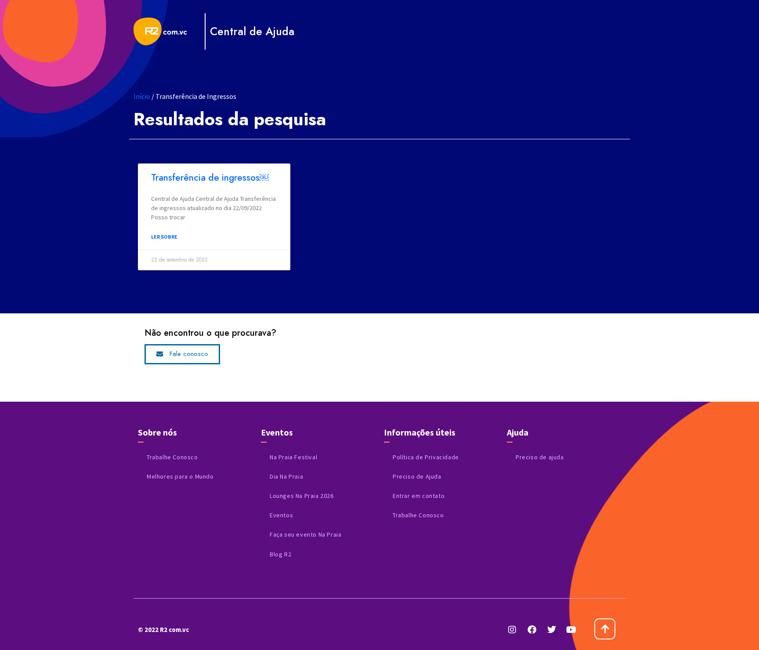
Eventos (281, 515)
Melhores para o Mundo (180, 476)
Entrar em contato (419, 496)
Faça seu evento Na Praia (305, 534)
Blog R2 (280, 554)
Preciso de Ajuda (417, 476)
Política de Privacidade (426, 457)
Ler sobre (164, 236)
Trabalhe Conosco (172, 457)
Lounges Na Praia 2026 (302, 496)
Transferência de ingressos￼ (210, 177)
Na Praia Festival (293, 457)
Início (142, 96)
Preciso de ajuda (540, 457)
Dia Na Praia (286, 476)
